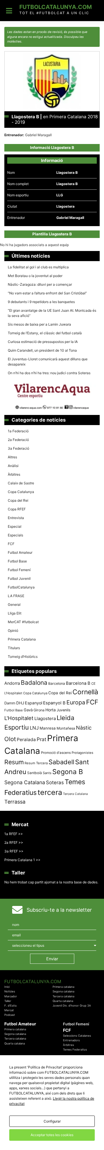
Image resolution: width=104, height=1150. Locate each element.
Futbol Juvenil (19, 578)
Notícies (9, 991)
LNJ (34, 728)
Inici (7, 986)
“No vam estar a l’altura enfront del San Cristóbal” (47, 293)
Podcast (9, 1014)
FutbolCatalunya (21, 587)
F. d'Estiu (10, 1005)
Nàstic (84, 728)
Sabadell (61, 762)
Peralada (26, 739)
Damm (9, 703)
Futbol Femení (19, 570)
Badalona (34, 682)
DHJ (20, 703)
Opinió (13, 630)
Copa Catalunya (21, 492)
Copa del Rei (18, 500)
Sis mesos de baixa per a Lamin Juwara (39, 324)
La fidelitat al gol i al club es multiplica (38, 267)
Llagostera (45, 718)
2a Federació (18, 440)
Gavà (28, 710)
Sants (47, 773)
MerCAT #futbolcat (23, 622)
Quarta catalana (63, 1001)
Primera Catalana (22, 639)
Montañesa (66, 728)
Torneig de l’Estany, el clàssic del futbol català (45, 333)
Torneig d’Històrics (23, 656)
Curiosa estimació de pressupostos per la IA (43, 341)
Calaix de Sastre (21, 483)
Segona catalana (63, 991)
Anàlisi (13, 466)
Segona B (67, 771)
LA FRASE (16, 596)
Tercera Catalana (75, 794)
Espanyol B (54, 703)
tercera (50, 792)
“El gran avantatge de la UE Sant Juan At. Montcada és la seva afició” (52, 313)
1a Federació (18, 431)
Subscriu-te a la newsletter (59, 910)
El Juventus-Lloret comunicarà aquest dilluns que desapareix (48, 361)
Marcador (10, 996)
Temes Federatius (75, 1049)
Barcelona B (78, 683)
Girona (39, 710)
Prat (41, 739)
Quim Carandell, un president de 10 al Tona (42, 350)
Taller (7, 1001)
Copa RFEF (17, 509)
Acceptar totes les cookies (52, 1135)
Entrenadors (71, 1040)
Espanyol (33, 702)
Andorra (12, 683)
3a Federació (18, 448)
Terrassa (14, 802)
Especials (15, 535)
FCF (11, 544)
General (14, 604)
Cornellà (85, 692)
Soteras (55, 782)
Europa (75, 702)
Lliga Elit (14, 613)
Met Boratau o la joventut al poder (35, 276)
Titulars (14, 648)
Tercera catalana (63, 996)
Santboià (34, 773)
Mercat (9, 1010)
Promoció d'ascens (56, 753)
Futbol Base (17, 561)
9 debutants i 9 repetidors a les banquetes (41, 302)
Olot (10, 739)
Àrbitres (14, 474)
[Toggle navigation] (9, 10)
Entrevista (16, 518)
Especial (14, 526)
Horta (50, 709)
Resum (14, 762)
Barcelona (56, 683)
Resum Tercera (36, 763)
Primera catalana (63, 986)
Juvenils (63, 710)
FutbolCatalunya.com (55, 6)
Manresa (48, 728)
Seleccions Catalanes (77, 1035)
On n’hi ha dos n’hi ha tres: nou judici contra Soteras (49, 373)
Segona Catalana (24, 782)
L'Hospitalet (19, 718)
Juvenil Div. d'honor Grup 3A (72, 1005)
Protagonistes (82, 753)
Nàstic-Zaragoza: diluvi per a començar (40, 284)
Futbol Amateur (20, 552)
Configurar (52, 1121)
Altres (12, 457)
